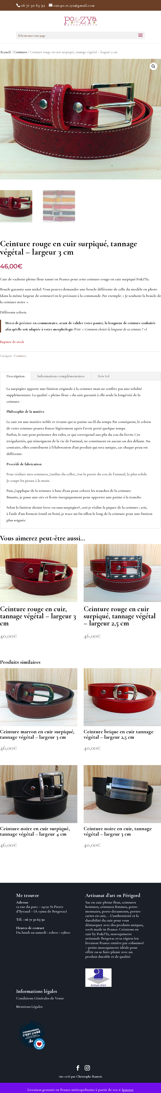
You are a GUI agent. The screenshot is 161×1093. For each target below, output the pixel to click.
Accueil (5, 52)
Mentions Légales (29, 1006)
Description (15, 376)
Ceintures (20, 52)
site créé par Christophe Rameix (80, 1076)
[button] (153, 66)
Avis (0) (103, 376)
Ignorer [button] (128, 1089)
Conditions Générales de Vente (40, 998)
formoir (32, 513)
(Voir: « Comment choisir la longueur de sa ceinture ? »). (110, 329)
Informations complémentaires (61, 376)
